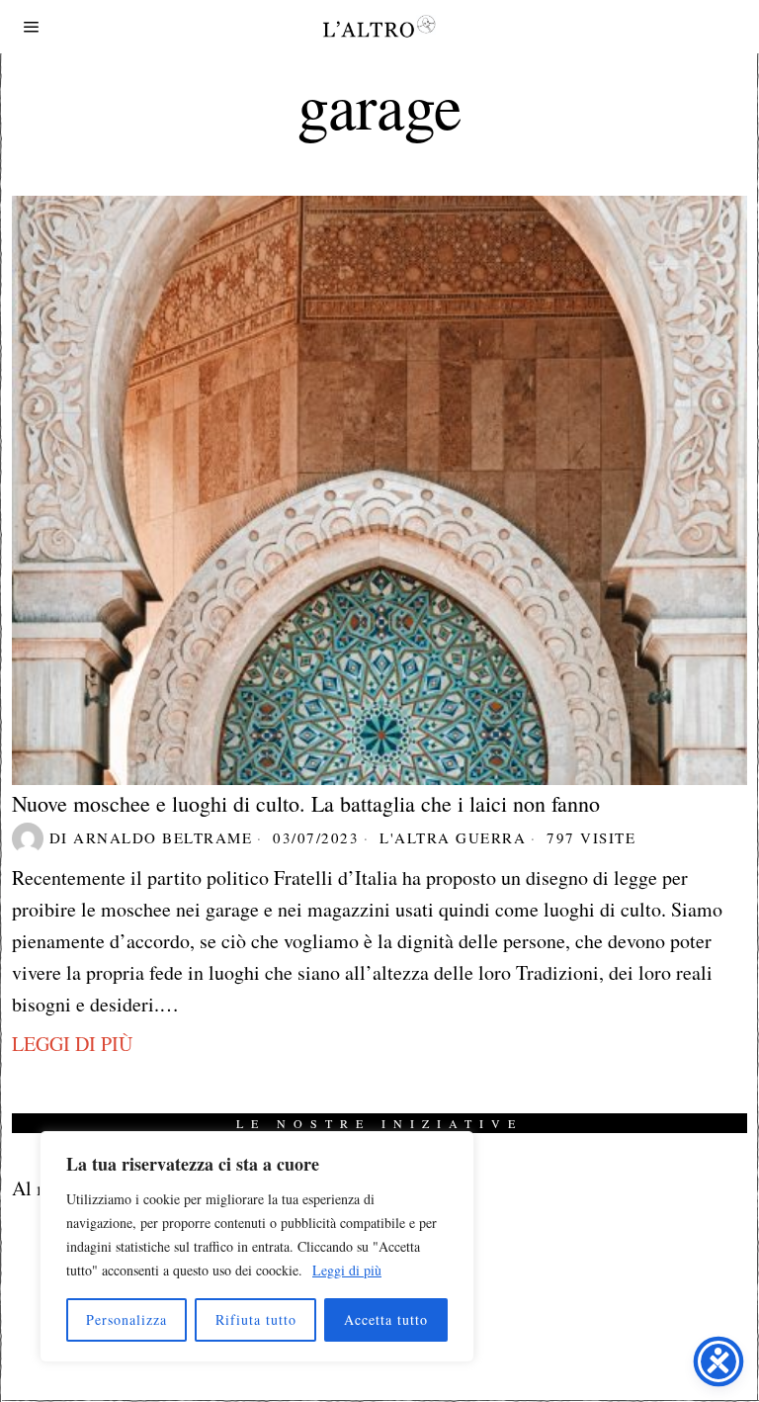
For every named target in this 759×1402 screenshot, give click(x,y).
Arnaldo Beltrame (162, 837)
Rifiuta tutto (255, 1319)
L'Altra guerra (453, 837)
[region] (257, 1246)
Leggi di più (346, 1270)
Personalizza (126, 1319)
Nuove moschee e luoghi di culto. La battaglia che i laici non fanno (306, 804)
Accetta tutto (386, 1319)
